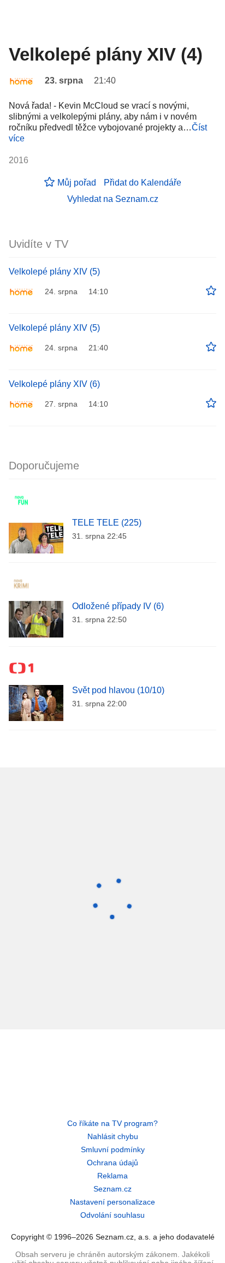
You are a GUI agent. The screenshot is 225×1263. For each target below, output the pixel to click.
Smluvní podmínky (113, 1149)
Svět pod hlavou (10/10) (118, 690)
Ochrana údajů (112, 1162)
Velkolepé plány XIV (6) (54, 384)
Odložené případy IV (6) (118, 606)
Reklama (112, 1175)
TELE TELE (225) (106, 522)
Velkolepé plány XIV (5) (54, 271)
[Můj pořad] (211, 290)
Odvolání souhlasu (112, 1215)
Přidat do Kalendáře (142, 182)
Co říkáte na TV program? (112, 1123)
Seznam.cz (112, 1188)
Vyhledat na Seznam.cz (112, 199)
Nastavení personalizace (112, 1202)
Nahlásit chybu (112, 1136)
